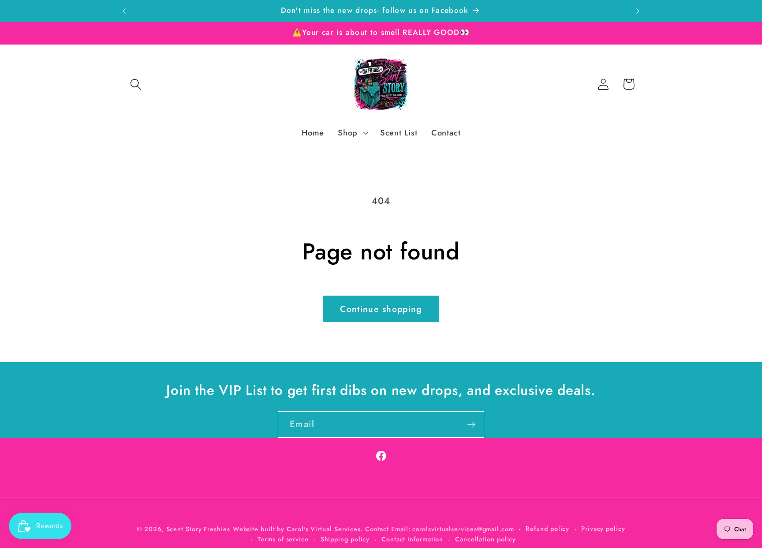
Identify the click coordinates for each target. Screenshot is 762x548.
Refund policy (547, 528)
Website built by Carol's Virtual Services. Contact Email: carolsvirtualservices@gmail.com (373, 528)
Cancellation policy (485, 538)
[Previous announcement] (124, 11)
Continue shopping (381, 309)
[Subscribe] (471, 424)
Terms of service (283, 538)
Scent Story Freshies (198, 528)
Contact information (412, 538)
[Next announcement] (638, 11)
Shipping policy (345, 538)
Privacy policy (603, 528)
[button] (135, 84)
